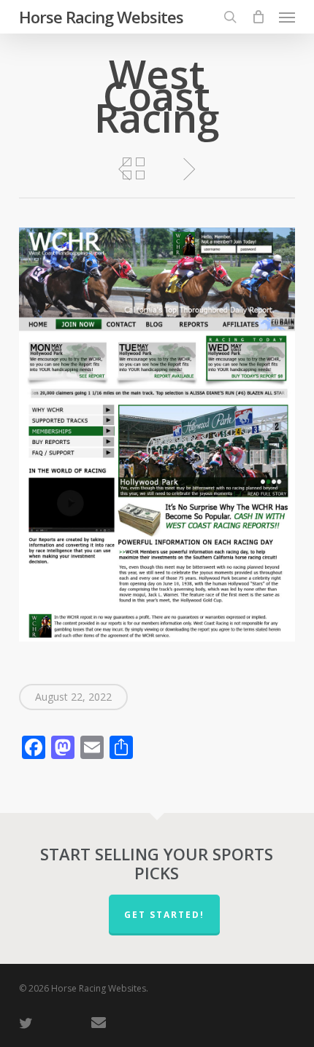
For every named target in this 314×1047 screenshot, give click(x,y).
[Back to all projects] (134, 168)
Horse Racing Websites (101, 17)
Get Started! (164, 914)
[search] (230, 17)
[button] (287, 16)
